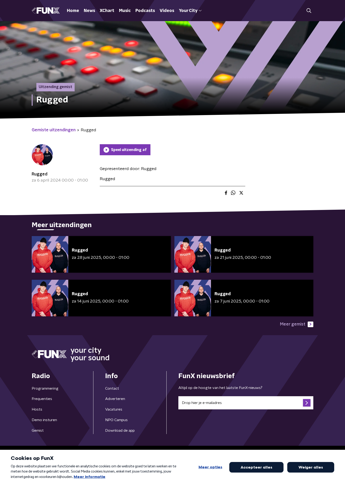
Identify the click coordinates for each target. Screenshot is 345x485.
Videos (167, 11)
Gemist (38, 430)
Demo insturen (44, 420)
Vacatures (113, 409)
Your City (188, 11)
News (89, 11)
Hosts (37, 409)
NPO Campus (116, 420)
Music (125, 11)
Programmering (45, 388)
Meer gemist (292, 324)
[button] (308, 10)
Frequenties (42, 399)
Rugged (39, 174)
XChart (107, 11)
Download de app (120, 430)
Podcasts (145, 11)
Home (73, 11)
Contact (112, 388)
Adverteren (115, 399)
